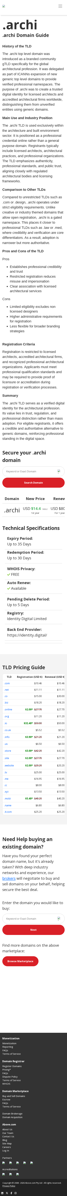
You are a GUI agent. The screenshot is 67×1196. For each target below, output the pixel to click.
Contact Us (8, 1136)
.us (6, 744)
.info (7, 737)
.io (5, 723)
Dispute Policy (10, 1076)
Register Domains (12, 1066)
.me (6, 778)
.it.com (8, 812)
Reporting (7, 1046)
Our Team (7, 1132)
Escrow (6, 1099)
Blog (4, 1140)
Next (33, 930)
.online (8, 709)
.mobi (7, 798)
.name (7, 805)
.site (6, 758)
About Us (7, 1129)
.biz (6, 702)
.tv (5, 772)
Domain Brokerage (12, 1113)
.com (7, 683)
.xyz (6, 791)
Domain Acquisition (12, 1117)
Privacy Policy (8, 1185)
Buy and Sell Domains (13, 1096)
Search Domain (33, 482)
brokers (9, 878)
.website (9, 765)
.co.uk (7, 730)
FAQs (5, 1050)
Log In (5, 1150)
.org (6, 716)
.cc (5, 785)
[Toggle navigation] (60, 6)
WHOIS (6, 1083)
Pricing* (6, 1069)
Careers (6, 1147)
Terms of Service (11, 1053)
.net (6, 689)
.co (5, 696)
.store (7, 750)
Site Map (7, 1143)
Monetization (9, 1043)
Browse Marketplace (20, 961)
